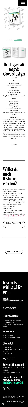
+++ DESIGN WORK (8, 335)
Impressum (8, 401)
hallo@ (5, 298)
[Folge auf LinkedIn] (8, 388)
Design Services (11, 315)
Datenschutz (17, 401)
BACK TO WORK (14, 252)
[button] (3, 404)
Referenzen (9, 331)
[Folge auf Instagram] (4, 388)
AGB (23, 401)
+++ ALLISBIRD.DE (7, 354)
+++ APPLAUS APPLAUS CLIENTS (12, 337)
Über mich (8, 343)
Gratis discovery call (14, 224)
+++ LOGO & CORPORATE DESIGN (12, 320)
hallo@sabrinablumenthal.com (11, 372)
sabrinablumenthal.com (13, 300)
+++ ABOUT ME (7, 348)
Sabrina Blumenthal (13, 364)
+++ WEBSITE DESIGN (8, 322)
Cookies (22, 402)
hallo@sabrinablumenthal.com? (14, 216)
